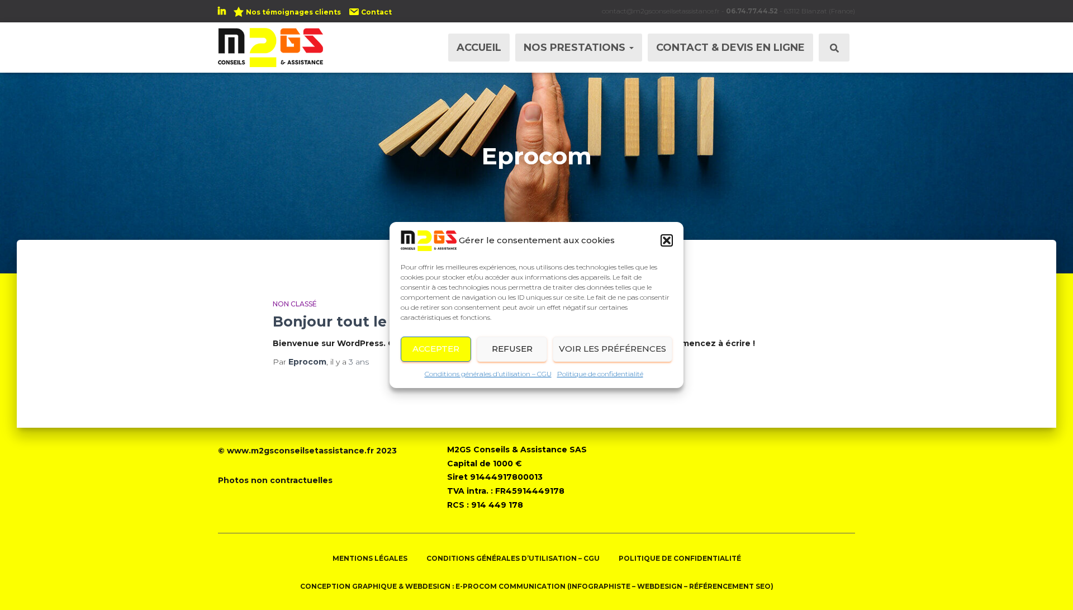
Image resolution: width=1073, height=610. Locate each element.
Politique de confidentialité (600, 374)
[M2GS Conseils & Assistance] (270, 47)
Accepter (435, 348)
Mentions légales (370, 558)
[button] (666, 240)
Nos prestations (576, 47)
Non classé (295, 304)
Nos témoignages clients (293, 12)
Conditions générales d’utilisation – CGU (488, 374)
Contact (376, 12)
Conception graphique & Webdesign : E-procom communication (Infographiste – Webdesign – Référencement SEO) (536, 586)
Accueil (479, 47)
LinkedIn (222, 13)
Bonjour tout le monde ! (362, 321)
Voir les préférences (612, 348)
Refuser (512, 348)
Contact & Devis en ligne (730, 47)
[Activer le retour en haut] (1051, 588)
